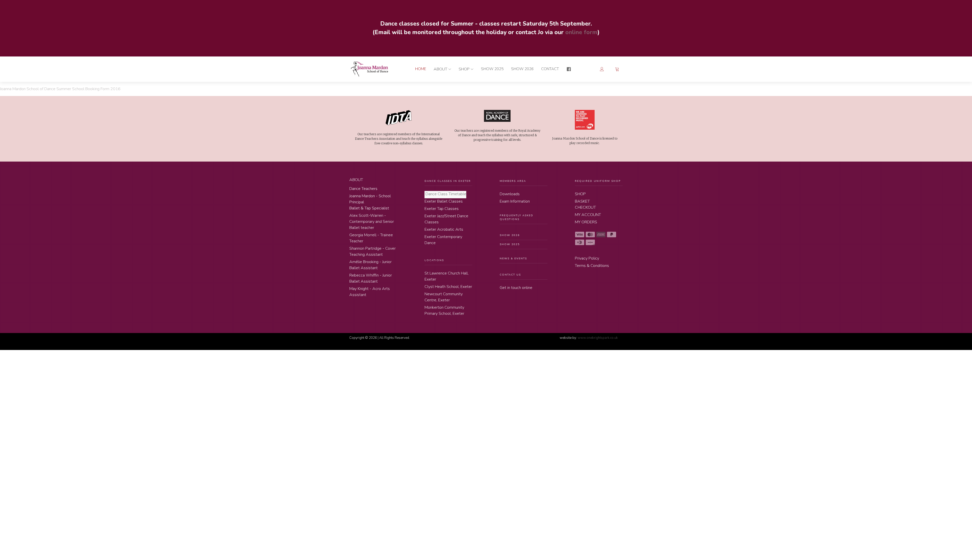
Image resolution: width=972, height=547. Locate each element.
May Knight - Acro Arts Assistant (369, 292)
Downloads (510, 194)
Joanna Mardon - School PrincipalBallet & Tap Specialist (370, 202)
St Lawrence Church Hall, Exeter (446, 276)
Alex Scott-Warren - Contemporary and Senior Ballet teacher (371, 221)
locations (434, 260)
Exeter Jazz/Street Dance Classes (446, 219)
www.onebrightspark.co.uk (598, 338)
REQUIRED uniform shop (598, 181)
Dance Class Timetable (445, 194)
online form (580, 32)
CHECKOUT (585, 207)
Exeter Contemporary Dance (443, 240)
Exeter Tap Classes (441, 208)
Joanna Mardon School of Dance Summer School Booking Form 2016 (60, 89)
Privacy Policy (587, 258)
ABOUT (440, 69)
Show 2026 (522, 68)
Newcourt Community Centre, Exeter (443, 297)
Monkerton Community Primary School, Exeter (444, 310)
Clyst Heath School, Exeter (448, 286)
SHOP (464, 69)
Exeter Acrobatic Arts (443, 229)
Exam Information (515, 201)
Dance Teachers (363, 188)
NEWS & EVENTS (513, 258)
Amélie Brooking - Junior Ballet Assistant (370, 265)
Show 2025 (492, 68)
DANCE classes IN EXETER (447, 181)
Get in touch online (516, 287)
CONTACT (550, 68)
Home (420, 68)
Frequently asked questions (516, 217)
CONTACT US (510, 275)
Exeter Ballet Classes (443, 201)
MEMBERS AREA (513, 181)
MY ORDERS (586, 222)
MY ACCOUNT (588, 215)
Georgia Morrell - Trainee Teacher (371, 238)
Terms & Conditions (592, 265)
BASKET (582, 201)
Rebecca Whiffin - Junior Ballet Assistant (370, 278)
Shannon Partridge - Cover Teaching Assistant (372, 251)
